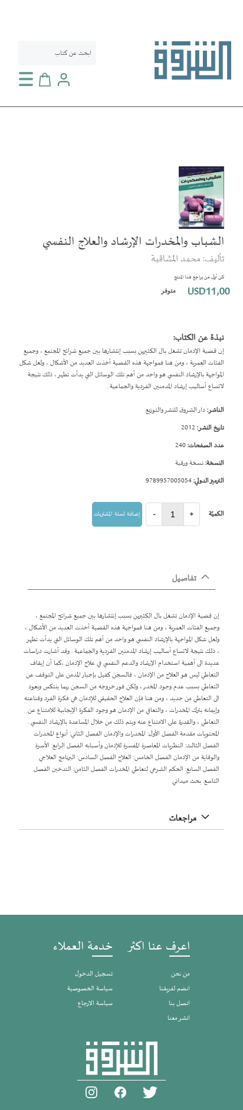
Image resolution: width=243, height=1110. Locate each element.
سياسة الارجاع (95, 1003)
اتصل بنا (179, 1003)
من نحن (180, 974)
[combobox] (57, 53)
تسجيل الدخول (94, 974)
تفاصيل (184, 578)
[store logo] (193, 60)
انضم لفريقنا (174, 988)
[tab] (121, 579)
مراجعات (182, 818)
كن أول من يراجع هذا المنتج (199, 277)
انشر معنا (179, 1018)
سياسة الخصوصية (90, 988)
